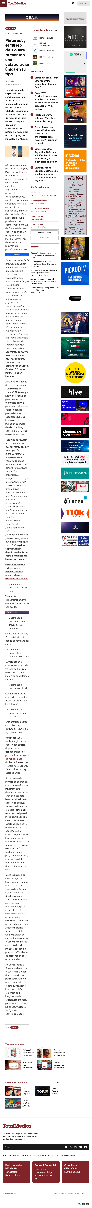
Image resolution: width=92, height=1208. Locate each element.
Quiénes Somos (26, 1155)
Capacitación (10, 28)
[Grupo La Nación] (75, 136)
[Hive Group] (75, 392)
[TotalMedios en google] (75, 1147)
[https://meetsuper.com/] (75, 419)
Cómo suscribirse (39, 1155)
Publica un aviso (44, 233)
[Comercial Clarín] (75, 486)
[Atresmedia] (75, 323)
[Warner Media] (75, 248)
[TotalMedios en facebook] (66, 1147)
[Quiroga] (75, 500)
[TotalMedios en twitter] (71, 1147)
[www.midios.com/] (75, 37)
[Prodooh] (75, 459)
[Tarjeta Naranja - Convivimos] (75, 513)
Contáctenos (64, 1155)
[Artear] (75, 446)
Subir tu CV (44, 238)
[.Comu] (75, 273)
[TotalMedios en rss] (85, 1147)
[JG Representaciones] (75, 372)
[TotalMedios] (21, 1126)
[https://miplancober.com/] (17, 612)
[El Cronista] (75, 473)
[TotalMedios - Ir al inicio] (17, 3)
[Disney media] (75, 86)
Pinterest (14, 1027)
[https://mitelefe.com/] (75, 111)
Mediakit (73, 1155)
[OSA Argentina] (32, 17)
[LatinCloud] (75, 527)
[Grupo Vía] (75, 432)
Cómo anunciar (53, 1155)
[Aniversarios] (75, 205)
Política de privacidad (10, 1194)
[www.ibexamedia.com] (75, 405)
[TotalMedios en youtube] (80, 1147)
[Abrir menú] (3, 3)
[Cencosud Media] (75, 62)
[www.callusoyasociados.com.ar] (75, 540)
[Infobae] (75, 161)
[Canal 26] (75, 298)
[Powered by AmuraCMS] (83, 1204)
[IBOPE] (17, 254)
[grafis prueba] (75, 18)
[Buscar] (73, 3)
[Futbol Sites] (75, 348)
